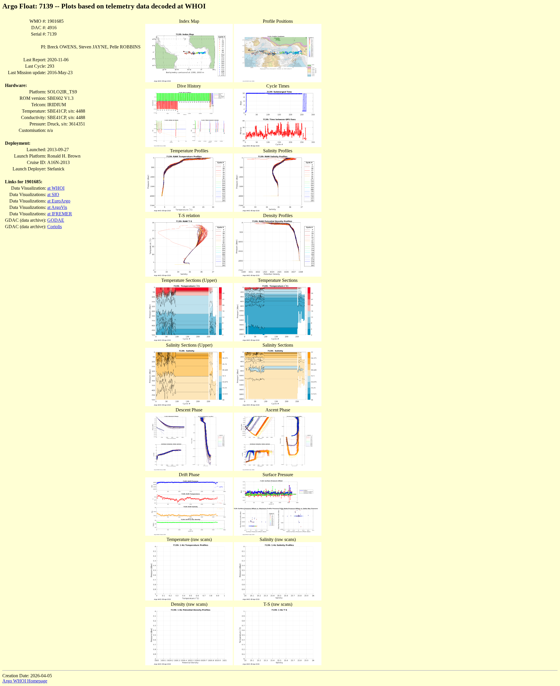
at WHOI (55, 188)
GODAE (55, 220)
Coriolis (54, 226)
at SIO (53, 194)
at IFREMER (59, 213)
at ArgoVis (57, 207)
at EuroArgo (58, 200)
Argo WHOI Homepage (24, 680)
